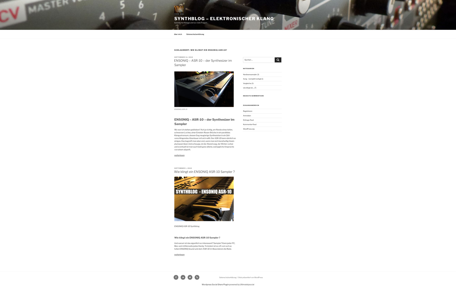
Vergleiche (247, 83)
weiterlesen (179, 155)
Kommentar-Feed (249, 124)
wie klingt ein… (248, 88)
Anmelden (247, 116)
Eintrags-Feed (248, 120)
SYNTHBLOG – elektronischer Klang (224, 18)
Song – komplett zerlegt (252, 79)
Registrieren (247, 111)
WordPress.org (248, 129)
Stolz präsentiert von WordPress (250, 277)
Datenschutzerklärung (195, 34)
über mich (178, 34)
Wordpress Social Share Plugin (215, 284)
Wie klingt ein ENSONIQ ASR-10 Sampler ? (204, 172)
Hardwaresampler (250, 74)
